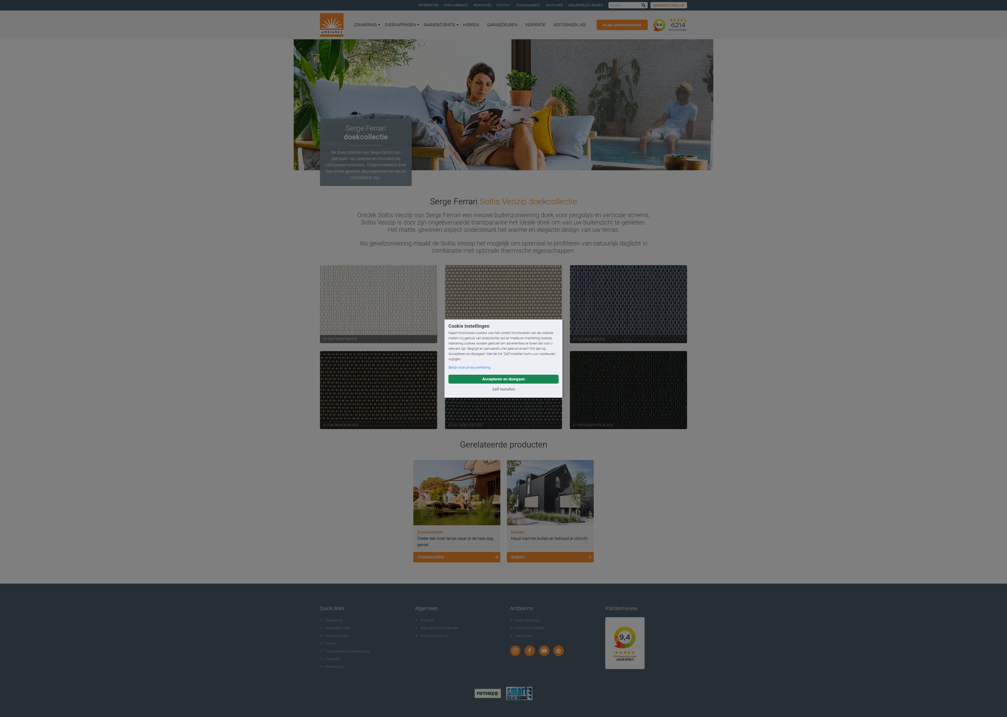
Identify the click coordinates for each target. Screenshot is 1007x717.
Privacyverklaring (434, 636)
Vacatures (554, 5)
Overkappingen (400, 25)
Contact (503, 5)
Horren (471, 25)
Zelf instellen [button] (503, 389)
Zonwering (365, 25)
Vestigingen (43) (569, 25)
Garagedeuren (502, 25)
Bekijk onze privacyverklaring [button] (469, 367)
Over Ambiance (456, 5)
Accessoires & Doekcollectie (347, 651)
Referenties (428, 5)
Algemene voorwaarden (439, 628)
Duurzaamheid (528, 5)
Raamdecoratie (439, 25)
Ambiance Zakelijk (668, 5)
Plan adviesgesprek (622, 25)
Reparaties (482, 5)
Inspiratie (535, 25)
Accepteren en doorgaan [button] (503, 379)
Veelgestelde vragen (585, 5)
